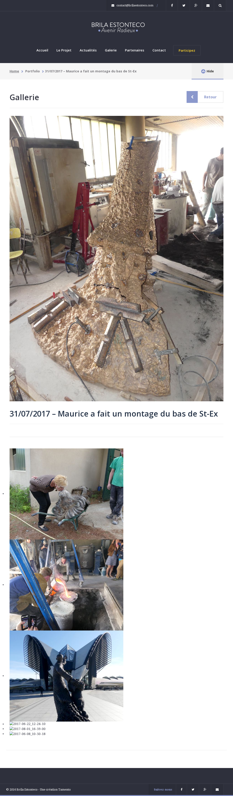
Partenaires (134, 50)
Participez (187, 50)
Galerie (111, 50)
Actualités (88, 50)
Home (14, 71)
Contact (159, 50)
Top (5, 747)
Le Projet (63, 50)
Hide (210, 71)
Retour (210, 96)
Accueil (42, 50)
